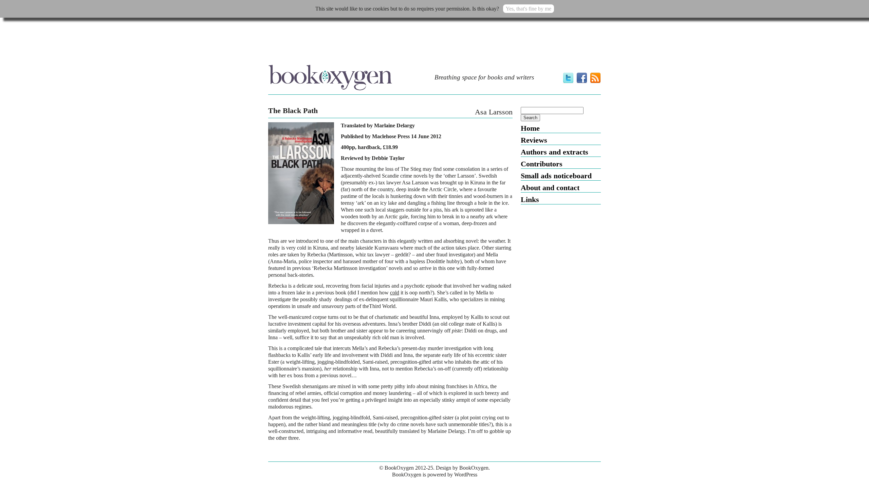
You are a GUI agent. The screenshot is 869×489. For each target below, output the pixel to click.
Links (530, 199)
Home (530, 128)
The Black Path (293, 110)
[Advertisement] (434, 43)
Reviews (534, 140)
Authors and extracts (554, 152)
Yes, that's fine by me (528, 9)
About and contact (550, 187)
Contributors (541, 164)
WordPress (465, 474)
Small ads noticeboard (556, 175)
